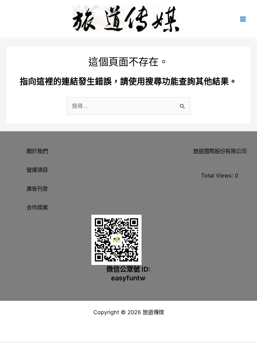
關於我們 (37, 151)
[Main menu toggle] (242, 18)
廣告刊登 (37, 188)
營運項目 (37, 169)
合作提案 (37, 207)
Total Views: (218, 175)
